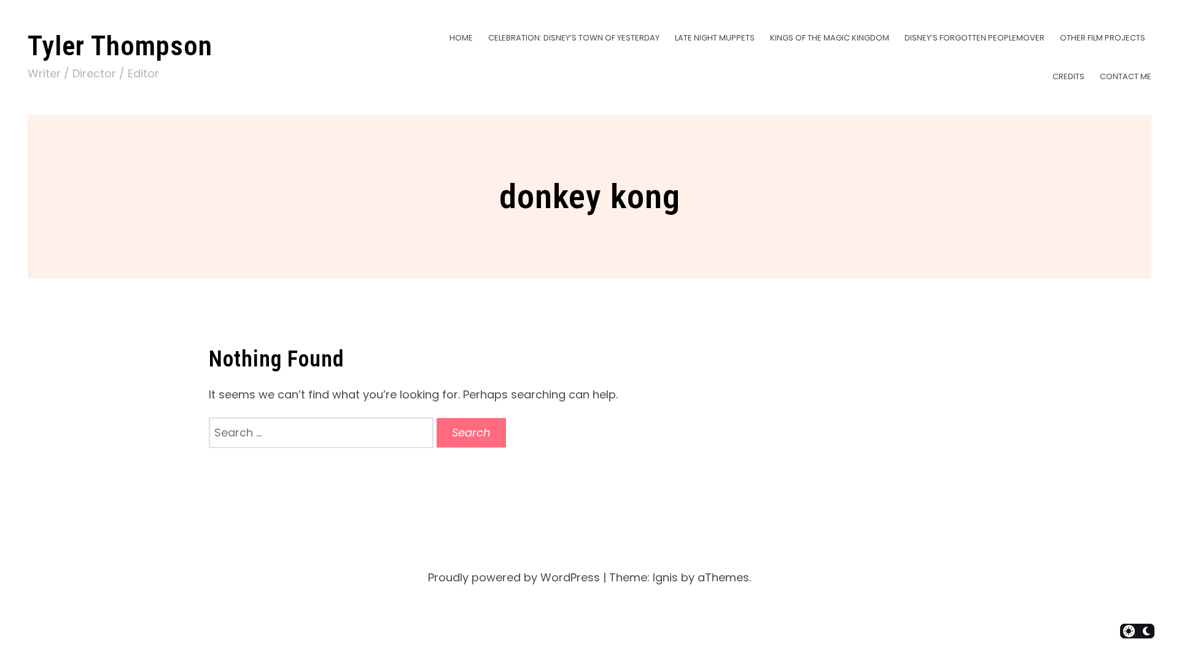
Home (461, 38)
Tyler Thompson (120, 45)
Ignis (665, 577)
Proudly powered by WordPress (514, 577)
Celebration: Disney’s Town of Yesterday (574, 38)
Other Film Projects (1102, 38)
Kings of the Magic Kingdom (829, 38)
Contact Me (1125, 76)
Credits (1068, 76)
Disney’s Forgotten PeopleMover (975, 38)
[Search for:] (323, 432)
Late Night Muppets (715, 38)
